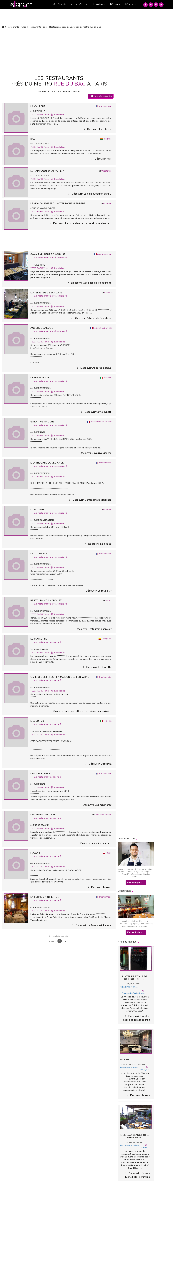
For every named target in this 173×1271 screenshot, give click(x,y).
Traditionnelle (105, 106)
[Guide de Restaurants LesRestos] (20, 4)
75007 (33, 114)
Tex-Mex (107, 721)
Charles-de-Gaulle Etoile (133, 993)
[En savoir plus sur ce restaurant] (16, 117)
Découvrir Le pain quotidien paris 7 (91, 194)
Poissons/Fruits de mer (101, 421)
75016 (123, 1145)
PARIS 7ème (43, 114)
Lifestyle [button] (129, 4)
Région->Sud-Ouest (102, 328)
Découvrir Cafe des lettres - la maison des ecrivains (82, 711)
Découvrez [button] (115, 4)
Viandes (108, 292)
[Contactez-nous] (161, 4)
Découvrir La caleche (99, 129)
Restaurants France (16, 26)
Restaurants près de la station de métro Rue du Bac (75, 26)
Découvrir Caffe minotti (98, 412)
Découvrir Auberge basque (96, 368)
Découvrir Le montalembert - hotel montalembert (82, 223)
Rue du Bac (59, 114)
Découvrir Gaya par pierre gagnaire (91, 283)
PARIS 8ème (132, 987)
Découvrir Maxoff (101, 887)
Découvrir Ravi (103, 159)
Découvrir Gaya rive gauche (96, 453)
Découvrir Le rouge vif (99, 591)
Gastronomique (104, 254)
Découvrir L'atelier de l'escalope (93, 318)
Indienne (108, 138)
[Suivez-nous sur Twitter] (151, 4)
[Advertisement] (59, 51)
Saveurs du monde (103, 814)
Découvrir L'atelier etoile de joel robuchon (136, 1018)
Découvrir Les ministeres (97, 805)
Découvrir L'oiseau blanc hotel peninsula (137, 1175)
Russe (109, 853)
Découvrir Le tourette (99, 667)
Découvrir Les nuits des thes (95, 843)
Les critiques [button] (99, 4)
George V (144, 1069)
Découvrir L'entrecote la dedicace (92, 500)
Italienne (108, 377)
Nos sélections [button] (81, 4)
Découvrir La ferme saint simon (93, 925)
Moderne (107, 203)
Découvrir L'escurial (100, 764)
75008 (123, 987)
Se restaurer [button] (64, 4)
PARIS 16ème (132, 1145)
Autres (108, 600)
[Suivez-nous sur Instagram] (156, 4)
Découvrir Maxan (140, 1095)
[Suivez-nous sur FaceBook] (145, 4)
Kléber (144, 1147)
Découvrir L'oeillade (100, 544)
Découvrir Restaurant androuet (94, 629)
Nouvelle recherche (102, 96)
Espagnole (107, 638)
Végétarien (106, 171)
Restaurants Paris (38, 26)
